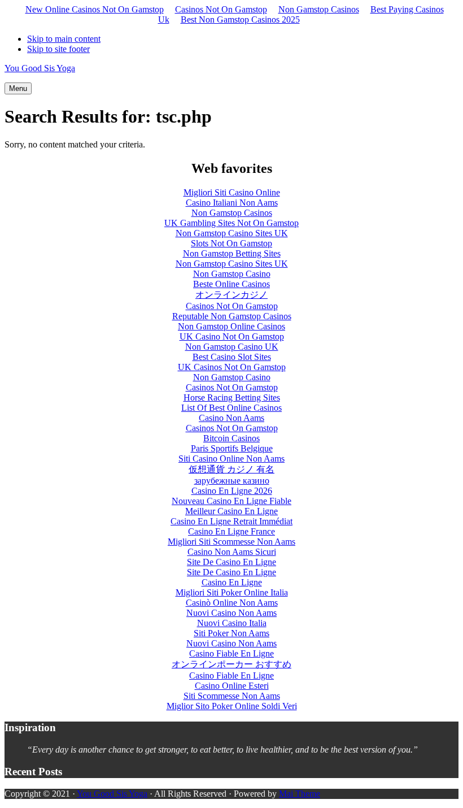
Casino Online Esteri (232, 685)
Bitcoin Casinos (231, 438)
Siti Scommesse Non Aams (232, 696)
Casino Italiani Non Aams (232, 202)
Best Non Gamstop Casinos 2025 (240, 19)
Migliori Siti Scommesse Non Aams (231, 541)
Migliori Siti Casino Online (232, 192)
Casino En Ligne (232, 582)
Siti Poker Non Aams (231, 633)
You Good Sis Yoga (40, 68)
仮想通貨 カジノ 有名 (231, 469)
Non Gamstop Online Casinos (231, 326)
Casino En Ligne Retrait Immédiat (231, 521)
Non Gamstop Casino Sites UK (232, 233)
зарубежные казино (231, 480)
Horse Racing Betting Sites (232, 397)
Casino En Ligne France (231, 531)
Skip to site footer (58, 49)
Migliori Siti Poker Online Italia (232, 592)
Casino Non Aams (231, 418)
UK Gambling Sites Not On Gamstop (231, 223)
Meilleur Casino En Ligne (231, 511)
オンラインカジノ (231, 294)
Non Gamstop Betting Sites (232, 253)
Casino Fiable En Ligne (231, 653)
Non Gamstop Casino (231, 274)
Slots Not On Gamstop (231, 243)
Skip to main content (64, 39)
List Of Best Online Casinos (231, 407)
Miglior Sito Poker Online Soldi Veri (232, 706)
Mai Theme (299, 793)
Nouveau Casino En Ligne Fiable (231, 501)
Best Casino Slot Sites (232, 357)
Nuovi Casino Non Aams (231, 613)
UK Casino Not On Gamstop (232, 336)
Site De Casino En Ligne (231, 562)
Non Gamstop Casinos (318, 9)
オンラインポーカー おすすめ (231, 664)
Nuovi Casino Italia (232, 623)
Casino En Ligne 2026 (231, 491)
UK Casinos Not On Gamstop (232, 367)
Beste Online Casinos (231, 284)
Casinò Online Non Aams (232, 602)
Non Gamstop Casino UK (231, 346)
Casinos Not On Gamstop (221, 9)
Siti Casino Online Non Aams (231, 458)
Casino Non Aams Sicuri (231, 552)
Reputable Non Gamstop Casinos (231, 316)
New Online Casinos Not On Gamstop (94, 9)
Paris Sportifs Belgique (232, 448)
